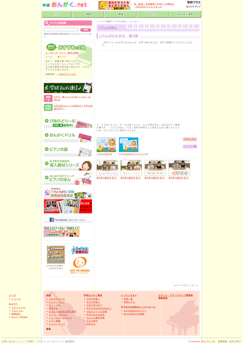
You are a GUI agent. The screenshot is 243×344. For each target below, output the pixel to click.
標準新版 (53, 308)
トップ (100, 21)
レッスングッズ (57, 324)
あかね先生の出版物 (134, 314)
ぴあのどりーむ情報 (96, 311)
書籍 (48, 329)
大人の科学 (92, 321)
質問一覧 (128, 299)
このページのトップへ (184, 285)
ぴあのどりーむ (57, 299)
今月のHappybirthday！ (99, 308)
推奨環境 (69, 341)
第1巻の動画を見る (107, 178)
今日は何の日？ (94, 305)
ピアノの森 (54, 305)
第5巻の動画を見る (179, 178)
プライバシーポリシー (50, 341)
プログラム (17, 310)
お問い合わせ (9, 341)
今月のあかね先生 (95, 314)
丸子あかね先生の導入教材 (63, 311)
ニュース (16, 299)
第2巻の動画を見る (131, 178)
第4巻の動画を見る (155, 178)
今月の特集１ (93, 299)
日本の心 (91, 324)
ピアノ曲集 (54, 321)
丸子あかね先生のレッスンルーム (138, 307)
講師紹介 (16, 314)
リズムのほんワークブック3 (133, 154)
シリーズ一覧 (190, 146)
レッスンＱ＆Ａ (129, 295)
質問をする (129, 302)
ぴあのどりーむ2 (67, 74)
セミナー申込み (20, 317)
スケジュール (18, 307)
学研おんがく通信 (93, 295)
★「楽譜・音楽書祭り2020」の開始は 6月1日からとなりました (154, 5)
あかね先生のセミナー (135, 310)
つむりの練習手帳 (95, 318)
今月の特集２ (93, 302)
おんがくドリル (57, 302)
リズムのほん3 (104, 154)
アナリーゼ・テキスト (60, 318)
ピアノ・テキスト (58, 314)
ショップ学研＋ (27, 341)
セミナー (13, 304)
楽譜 (108, 21)
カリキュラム (190, 139)
